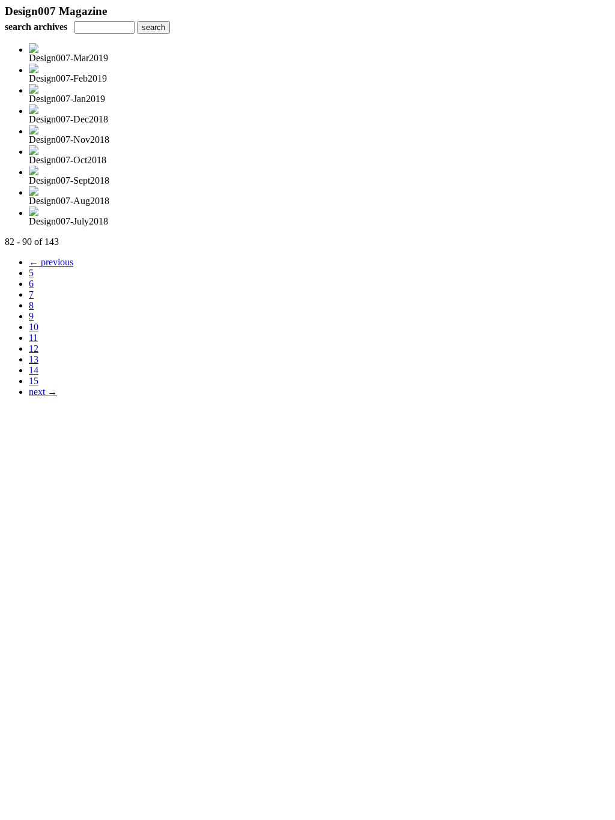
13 (33, 359)
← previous (51, 262)
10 (33, 327)
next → (43, 392)
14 (33, 370)
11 (33, 338)
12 (33, 348)
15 (33, 381)
